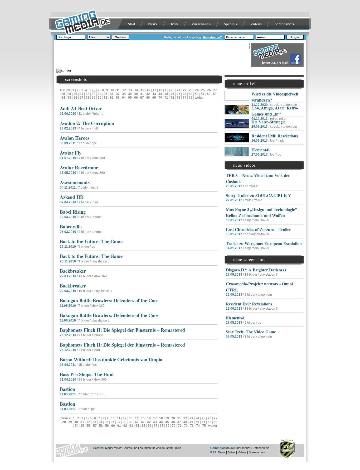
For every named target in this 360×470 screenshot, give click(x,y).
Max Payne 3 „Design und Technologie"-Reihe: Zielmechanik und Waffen (262, 212)
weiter (199, 97)
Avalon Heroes (74, 138)
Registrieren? (212, 37)
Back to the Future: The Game (91, 241)
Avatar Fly (70, 152)
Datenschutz (260, 447)
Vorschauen (201, 23)
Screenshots (284, 23)
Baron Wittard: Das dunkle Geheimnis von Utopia (111, 359)
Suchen (120, 37)
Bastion (67, 389)
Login (295, 37)
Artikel (231, 452)
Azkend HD (72, 197)
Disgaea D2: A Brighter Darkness (256, 270)
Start (131, 23)
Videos (256, 23)
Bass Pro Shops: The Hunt (87, 374)
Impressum (243, 447)
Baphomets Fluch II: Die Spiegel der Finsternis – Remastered (122, 330)
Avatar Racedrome (79, 167)
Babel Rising (73, 211)
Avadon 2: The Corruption (87, 123)
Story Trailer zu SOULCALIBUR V (258, 195)
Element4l (260, 150)
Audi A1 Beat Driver (81, 108)
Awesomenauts (75, 182)
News (152, 23)
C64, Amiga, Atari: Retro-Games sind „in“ (274, 111)
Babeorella (71, 226)
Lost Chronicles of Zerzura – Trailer (258, 229)
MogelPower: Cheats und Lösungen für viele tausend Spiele (143, 447)
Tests (174, 23)
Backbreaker (73, 270)
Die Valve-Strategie (268, 122)
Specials (230, 23)
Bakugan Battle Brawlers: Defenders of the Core (109, 300)
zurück (65, 90)
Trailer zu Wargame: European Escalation (264, 243)
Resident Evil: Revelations (274, 136)
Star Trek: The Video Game (251, 332)
